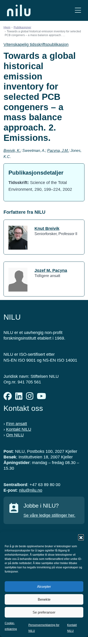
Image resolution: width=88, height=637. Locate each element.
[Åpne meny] (78, 10)
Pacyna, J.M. (58, 151)
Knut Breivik (46, 228)
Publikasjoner (22, 27)
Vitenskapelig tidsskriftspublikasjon (36, 44)
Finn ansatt (16, 423)
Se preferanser (44, 612)
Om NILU (15, 435)
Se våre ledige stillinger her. (49, 515)
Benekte (44, 599)
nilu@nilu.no (30, 490)
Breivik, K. (12, 151)
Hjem (7, 27)
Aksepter (44, 586)
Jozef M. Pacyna (50, 270)
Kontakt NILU (18, 429)
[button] (81, 537)
